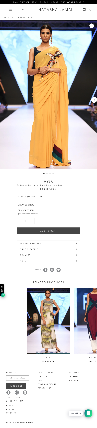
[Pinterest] (25, 392)
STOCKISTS (11, 413)
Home (5, 17)
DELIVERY (25, 255)
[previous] (3, 100)
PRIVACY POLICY (44, 388)
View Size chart (26, 204)
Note (23, 260)
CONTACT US (43, 376)
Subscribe (16, 386)
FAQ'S (40, 380)
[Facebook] (8, 392)
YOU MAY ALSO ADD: (25, 210)
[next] (94, 100)
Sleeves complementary (28, 214)
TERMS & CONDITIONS (47, 384)
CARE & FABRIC (29, 249)
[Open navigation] (10, 10)
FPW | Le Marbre (17, 17)
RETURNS (10, 409)
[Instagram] (17, 392)
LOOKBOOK (73, 380)
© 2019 (20, 422)
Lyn (48, 357)
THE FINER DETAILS (31, 243)
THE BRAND (74, 376)
